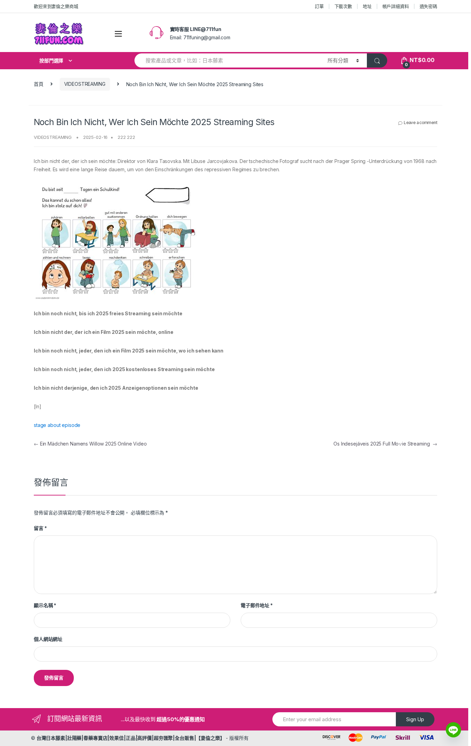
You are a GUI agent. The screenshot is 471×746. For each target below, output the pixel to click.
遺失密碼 (428, 6)
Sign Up (415, 719)
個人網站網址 (48, 639)
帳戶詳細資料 (395, 6)
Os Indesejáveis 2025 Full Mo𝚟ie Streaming (385, 444)
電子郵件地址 (257, 605)
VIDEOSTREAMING (85, 84)
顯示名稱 (45, 605)
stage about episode (57, 425)
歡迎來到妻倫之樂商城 (56, 6)
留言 (40, 528)
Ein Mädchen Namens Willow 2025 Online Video (90, 444)
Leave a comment (420, 122)
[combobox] (227, 60)
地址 (367, 6)
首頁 (38, 84)
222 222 (126, 137)
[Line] (453, 729)
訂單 (319, 6)
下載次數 (343, 6)
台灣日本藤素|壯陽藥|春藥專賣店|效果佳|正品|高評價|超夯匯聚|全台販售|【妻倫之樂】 (131, 738)
